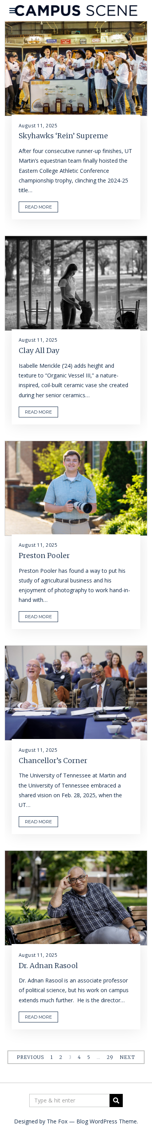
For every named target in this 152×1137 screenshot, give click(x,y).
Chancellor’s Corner (53, 760)
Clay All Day (39, 350)
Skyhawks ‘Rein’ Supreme (63, 135)
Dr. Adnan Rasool (48, 965)
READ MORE (38, 207)
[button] (116, 1100)
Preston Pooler (44, 555)
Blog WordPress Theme (106, 1121)
